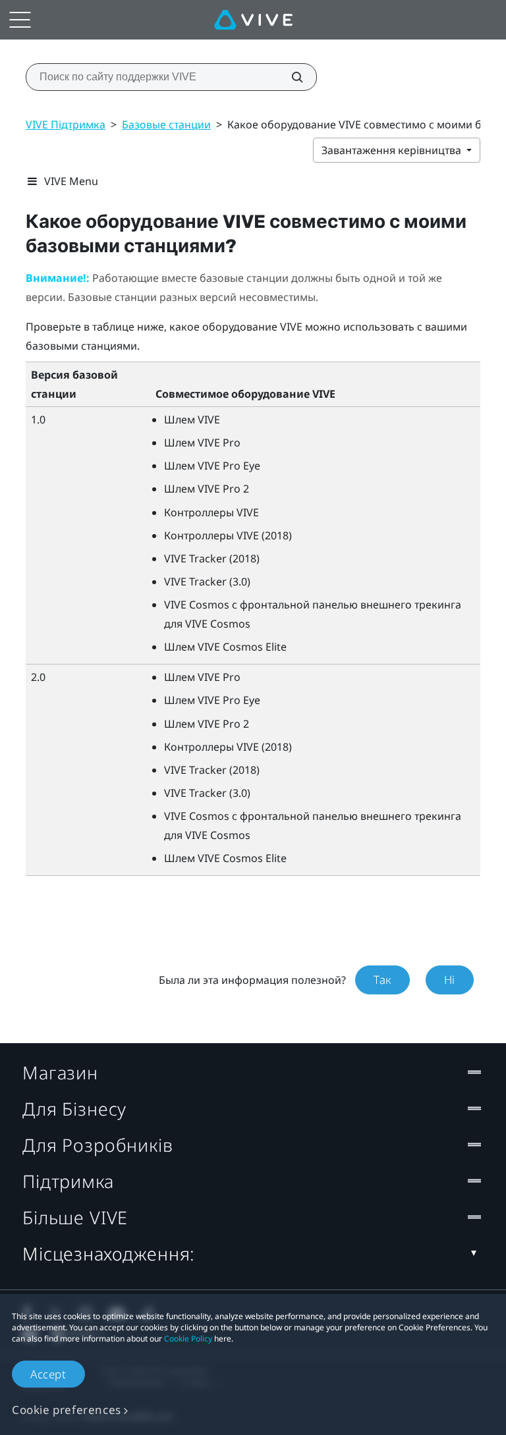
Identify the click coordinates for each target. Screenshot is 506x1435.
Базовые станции (166, 124)
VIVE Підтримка (65, 124)
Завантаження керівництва (393, 150)
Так (382, 979)
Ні (449, 979)
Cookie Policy (188, 1338)
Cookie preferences (66, 1409)
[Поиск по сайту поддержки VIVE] (290, 77)
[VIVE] (253, 20)
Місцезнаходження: (108, 1253)
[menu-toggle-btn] (20, 20)
